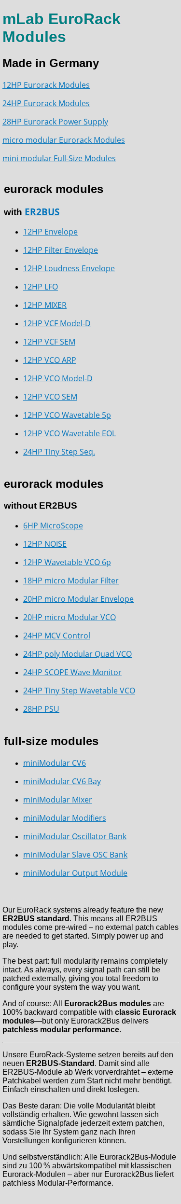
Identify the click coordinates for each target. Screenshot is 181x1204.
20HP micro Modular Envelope (78, 599)
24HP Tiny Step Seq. (59, 451)
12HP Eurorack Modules (46, 85)
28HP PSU (41, 709)
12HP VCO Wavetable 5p (67, 415)
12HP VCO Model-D (58, 378)
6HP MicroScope (53, 525)
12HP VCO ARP (49, 360)
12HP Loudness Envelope (69, 268)
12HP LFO (40, 286)
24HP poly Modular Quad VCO (77, 654)
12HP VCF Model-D (57, 323)
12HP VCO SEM (50, 396)
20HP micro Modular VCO (69, 617)
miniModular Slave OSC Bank (75, 854)
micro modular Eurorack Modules (63, 140)
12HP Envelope (50, 231)
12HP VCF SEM (49, 341)
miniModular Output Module (75, 873)
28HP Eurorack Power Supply (55, 121)
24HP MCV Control (56, 635)
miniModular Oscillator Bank (74, 836)
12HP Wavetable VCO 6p (67, 562)
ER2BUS (42, 212)
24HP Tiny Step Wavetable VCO (79, 690)
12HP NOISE (45, 544)
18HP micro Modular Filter (71, 580)
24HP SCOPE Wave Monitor (72, 672)
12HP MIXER (45, 305)
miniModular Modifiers (64, 818)
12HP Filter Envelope (60, 250)
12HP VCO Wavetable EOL (69, 433)
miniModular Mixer (57, 799)
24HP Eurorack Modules (46, 103)
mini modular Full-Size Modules (59, 158)
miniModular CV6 (54, 763)
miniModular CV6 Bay (62, 781)
